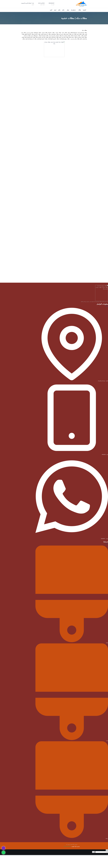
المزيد (51, 9)
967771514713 (67, 846)
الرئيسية (84, 9)
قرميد (55, 9)
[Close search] (107, 850)
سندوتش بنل (73, 9)
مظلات (79, 9)
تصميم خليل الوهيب (75, 846)
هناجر (63, 9)
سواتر (68, 9)
